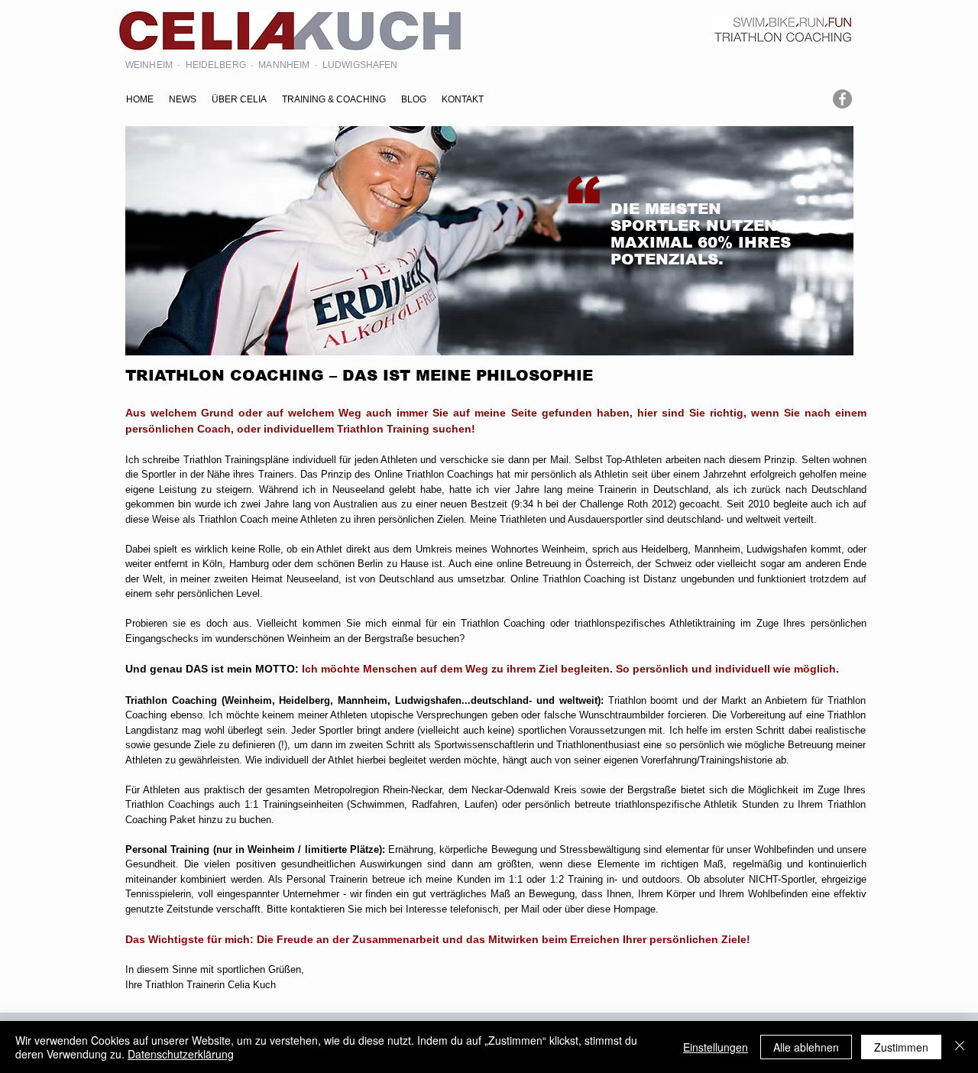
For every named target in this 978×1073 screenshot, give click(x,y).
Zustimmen (901, 1047)
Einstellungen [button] (715, 1047)
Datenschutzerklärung (181, 1054)
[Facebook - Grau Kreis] (842, 99)
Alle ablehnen (806, 1047)
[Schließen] (959, 1047)
